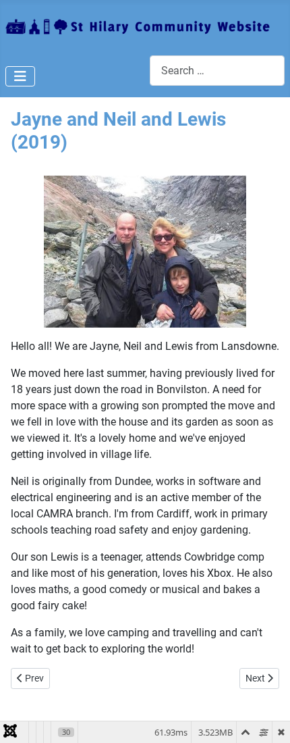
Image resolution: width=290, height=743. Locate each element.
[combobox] (217, 70)
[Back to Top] (266, 718)
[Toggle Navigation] (20, 76)
